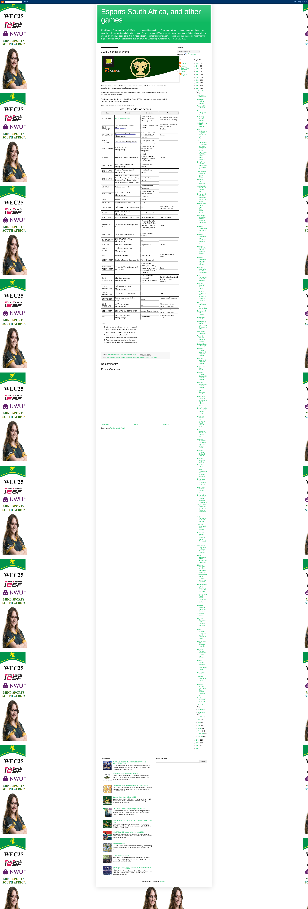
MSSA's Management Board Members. (202, 278)
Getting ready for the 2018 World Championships (202, 325)
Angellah (184, 63)
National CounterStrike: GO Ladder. (202, 385)
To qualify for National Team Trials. (201, 174)
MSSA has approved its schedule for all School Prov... (201, 421)
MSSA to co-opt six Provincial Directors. (201, 481)
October (200, 709)
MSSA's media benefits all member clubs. (202, 410)
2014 (198, 746)
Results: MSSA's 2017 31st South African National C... (201, 690)
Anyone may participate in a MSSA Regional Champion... (202, 509)
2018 (108, 357)
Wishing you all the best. (202, 96)
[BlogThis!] (143, 355)
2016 (198, 740)
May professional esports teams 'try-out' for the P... (202, 133)
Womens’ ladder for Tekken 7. (201, 181)
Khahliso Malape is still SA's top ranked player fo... (201, 568)
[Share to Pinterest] (150, 355)
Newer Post (105, 424)
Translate (193, 54)
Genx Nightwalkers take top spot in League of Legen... (201, 634)
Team (151, 357)
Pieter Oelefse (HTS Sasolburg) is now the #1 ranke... (202, 588)
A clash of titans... (200, 614)
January (200, 736)
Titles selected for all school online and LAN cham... (202, 598)
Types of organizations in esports (201, 527)
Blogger (162, 882)
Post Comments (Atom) (117, 428)
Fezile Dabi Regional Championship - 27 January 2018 (202, 401)
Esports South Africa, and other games (185, 68)
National (146, 357)
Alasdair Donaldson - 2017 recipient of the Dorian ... (201, 622)
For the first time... (201, 673)
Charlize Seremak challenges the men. (201, 608)
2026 (198, 63)
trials (155, 357)
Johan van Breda (184, 75)
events (123, 357)
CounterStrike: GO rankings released (202, 643)
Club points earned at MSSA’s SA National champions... (202, 219)
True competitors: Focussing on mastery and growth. (202, 144)
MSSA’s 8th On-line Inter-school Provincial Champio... (202, 165)
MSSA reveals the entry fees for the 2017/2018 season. (201, 197)
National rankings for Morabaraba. (202, 229)
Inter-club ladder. (200, 465)
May (199, 725)
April (199, 728)
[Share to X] (145, 355)
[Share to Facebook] (148, 355)
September (201, 712)
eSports (118, 357)
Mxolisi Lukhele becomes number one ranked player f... (202, 665)
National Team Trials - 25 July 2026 (124, 797)
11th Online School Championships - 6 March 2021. (129, 809)
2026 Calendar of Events (121, 855)
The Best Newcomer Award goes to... (201, 679)
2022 (198, 74)
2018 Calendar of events (202, 392)
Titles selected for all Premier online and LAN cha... (202, 578)
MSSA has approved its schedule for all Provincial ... (201, 538)
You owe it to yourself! (201, 107)
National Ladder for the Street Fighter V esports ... (201, 261)
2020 (198, 80)
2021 (198, 77)
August (200, 717)
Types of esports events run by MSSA (201, 338)
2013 (198, 748)
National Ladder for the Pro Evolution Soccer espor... (201, 250)
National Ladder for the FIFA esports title (202, 270)
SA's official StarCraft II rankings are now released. (201, 549)
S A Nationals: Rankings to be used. (201, 699)
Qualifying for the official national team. (201, 188)
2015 (198, 743)
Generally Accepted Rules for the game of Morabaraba (130, 785)
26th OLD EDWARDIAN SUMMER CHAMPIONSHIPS (201, 296)
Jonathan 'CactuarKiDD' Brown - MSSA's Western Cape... (201, 443)
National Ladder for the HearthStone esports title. (202, 239)
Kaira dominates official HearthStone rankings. (202, 559)
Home (136, 424)
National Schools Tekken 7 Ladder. (201, 453)
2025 (198, 66)
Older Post (165, 424)
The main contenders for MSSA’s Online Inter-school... (201, 155)
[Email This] (141, 355)
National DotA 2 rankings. (201, 345)
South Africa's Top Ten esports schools (125, 773)
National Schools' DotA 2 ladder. (201, 286)
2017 (198, 88)
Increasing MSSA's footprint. (201, 118)
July (199, 720)
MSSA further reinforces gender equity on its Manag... (202, 498)
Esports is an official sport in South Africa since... (201, 208)
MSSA (142, 357)
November (201, 705)
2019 (198, 83)
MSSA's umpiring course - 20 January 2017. (201, 433)
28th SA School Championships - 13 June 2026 (128, 832)
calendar (112, 357)
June (199, 722)
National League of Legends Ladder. (201, 361)
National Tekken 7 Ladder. (201, 460)
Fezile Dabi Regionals (122, 118)
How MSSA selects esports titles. (201, 489)
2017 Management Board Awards (202, 519)
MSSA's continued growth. (201, 112)
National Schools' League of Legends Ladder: (201, 352)
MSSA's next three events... (201, 368)
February (201, 734)
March (200, 731)
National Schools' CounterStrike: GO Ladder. (202, 376)
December (201, 91)
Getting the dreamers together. (201, 101)
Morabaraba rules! (201, 318)
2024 (198, 69)
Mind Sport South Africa (132, 357)
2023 (198, 71)
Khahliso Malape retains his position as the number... (201, 653)
